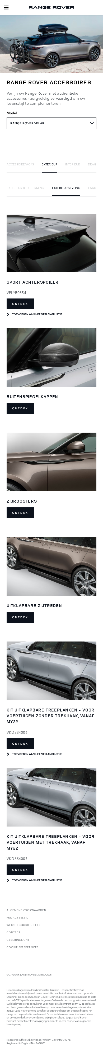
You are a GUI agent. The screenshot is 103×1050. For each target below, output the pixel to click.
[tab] (20, 164)
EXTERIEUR (49, 164)
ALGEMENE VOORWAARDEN (26, 910)
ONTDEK (20, 304)
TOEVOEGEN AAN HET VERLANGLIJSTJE (37, 314)
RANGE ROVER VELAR (27, 123)
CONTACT (13, 932)
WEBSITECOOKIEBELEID (23, 924)
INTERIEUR (72, 164)
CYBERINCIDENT (18, 939)
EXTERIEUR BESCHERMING (25, 188)
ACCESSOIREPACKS (20, 164)
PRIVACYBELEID (18, 917)
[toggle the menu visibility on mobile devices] (6, 7)
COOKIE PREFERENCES (23, 947)
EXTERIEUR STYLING (66, 188)
